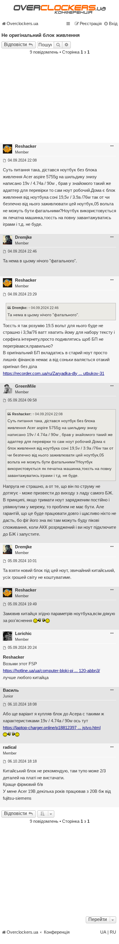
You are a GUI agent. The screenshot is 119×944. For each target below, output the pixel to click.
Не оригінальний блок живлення (40, 35)
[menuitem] (111, 23)
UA (103, 932)
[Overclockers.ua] (59, 9)
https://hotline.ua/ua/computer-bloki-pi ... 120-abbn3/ (51, 670)
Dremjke (23, 237)
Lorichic (23, 633)
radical (9, 747)
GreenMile (25, 386)
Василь (11, 690)
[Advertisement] (59, 99)
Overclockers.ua (22, 23)
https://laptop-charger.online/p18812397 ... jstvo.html (52, 727)
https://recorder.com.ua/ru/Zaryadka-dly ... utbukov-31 (53, 373)
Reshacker (25, 146)
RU (113, 932)
